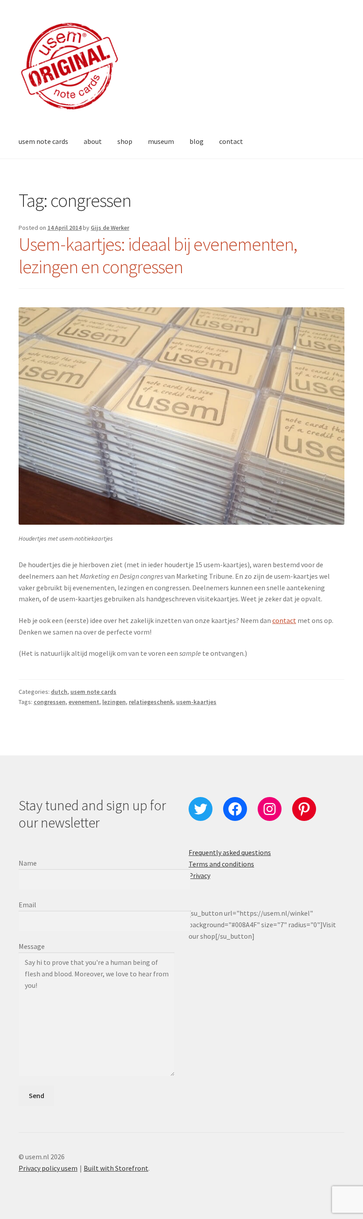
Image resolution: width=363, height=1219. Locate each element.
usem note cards (43, 141)
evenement (84, 702)
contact (231, 141)
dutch (59, 692)
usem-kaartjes (196, 702)
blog (196, 141)
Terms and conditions (221, 863)
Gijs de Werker (110, 228)
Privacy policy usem (48, 1168)
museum (161, 141)
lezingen (114, 702)
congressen (50, 702)
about (93, 141)
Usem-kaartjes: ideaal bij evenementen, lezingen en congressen (158, 255)
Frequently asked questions (230, 852)
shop (124, 141)
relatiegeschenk (151, 702)
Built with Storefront (116, 1168)
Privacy (199, 875)
